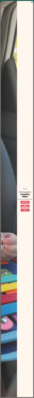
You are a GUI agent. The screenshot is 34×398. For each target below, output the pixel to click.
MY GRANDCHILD (25, 206)
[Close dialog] (32, 2)
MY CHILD (25, 202)
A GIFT (25, 210)
